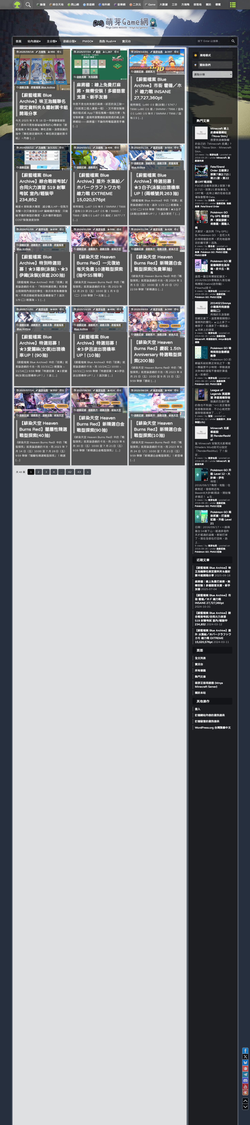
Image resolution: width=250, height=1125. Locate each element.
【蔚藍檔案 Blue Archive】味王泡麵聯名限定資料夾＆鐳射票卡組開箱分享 (213, 571)
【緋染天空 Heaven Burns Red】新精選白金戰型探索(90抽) (100, 424)
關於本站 (200, 692)
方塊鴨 (42, 52)
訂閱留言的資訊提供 (207, 721)
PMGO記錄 (222, 252)
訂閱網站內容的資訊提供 (210, 715)
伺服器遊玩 (211, 339)
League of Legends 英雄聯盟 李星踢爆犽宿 (220, 394)
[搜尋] (233, 41)
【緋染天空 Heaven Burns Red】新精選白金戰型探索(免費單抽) (158, 263)
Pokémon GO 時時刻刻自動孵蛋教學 (220, 352)
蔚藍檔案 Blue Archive (43, 87)
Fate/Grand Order (210, 206)
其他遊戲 (93, 77)
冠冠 (210, 416)
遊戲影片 (150, 71)
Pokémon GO (208, 252)
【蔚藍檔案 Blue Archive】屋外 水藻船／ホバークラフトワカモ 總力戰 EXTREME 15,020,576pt (100, 187)
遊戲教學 (221, 381)
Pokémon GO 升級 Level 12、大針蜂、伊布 (220, 474)
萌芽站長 (158, 52)
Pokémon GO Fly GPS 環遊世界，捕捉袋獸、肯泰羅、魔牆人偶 (212, 220)
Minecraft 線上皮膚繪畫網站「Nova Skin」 (219, 132)
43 (79, 472)
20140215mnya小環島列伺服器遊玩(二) (220, 307)
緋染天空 (116, 249)
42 (70, 472)
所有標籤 (200, 670)
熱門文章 (200, 676)
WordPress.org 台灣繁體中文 (213, 727)
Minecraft (221, 158)
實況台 (199, 664)
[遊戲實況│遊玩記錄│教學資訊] (125, 27)
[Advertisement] (212, 97)
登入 (197, 709)
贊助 (98, 52)
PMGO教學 (201, 255)
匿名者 (211, 246)
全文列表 (200, 658)
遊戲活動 (24, 87)
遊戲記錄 (139, 71)
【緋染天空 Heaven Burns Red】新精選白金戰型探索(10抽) (158, 429)
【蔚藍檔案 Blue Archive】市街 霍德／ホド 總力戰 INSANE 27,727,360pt (213, 599)
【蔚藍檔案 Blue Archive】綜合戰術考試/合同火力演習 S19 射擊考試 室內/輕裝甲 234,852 (43, 187)
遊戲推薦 (81, 77)
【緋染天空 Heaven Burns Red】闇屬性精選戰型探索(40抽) (43, 429)
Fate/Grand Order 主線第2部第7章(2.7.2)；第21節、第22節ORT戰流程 (213, 174)
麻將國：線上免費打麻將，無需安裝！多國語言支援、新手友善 (101, 91)
